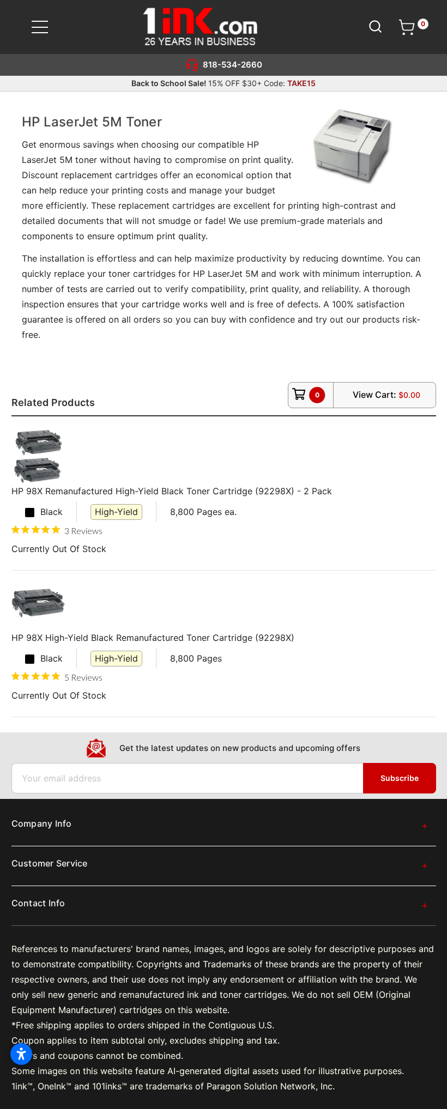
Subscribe (399, 778)
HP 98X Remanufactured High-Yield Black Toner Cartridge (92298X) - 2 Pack (171, 491)
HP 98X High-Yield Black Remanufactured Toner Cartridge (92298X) (152, 637)
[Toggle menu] (47, 27)
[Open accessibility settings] (21, 1054)
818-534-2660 (232, 64)
